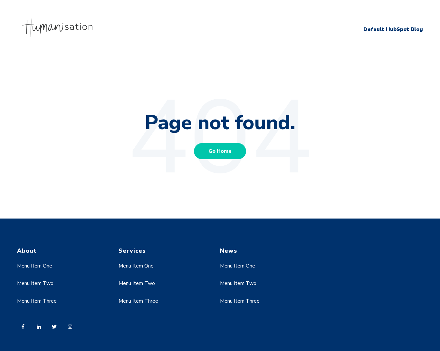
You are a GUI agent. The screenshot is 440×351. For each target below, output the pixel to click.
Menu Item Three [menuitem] (37, 301)
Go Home (220, 151)
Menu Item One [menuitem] (34, 265)
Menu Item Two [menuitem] (35, 283)
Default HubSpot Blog (393, 29)
